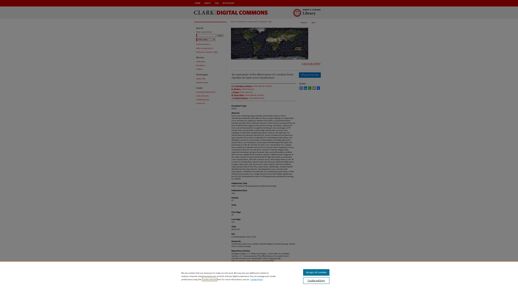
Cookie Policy (257, 279)
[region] (259, 276)
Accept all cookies (316, 272)
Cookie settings (209, 279)
